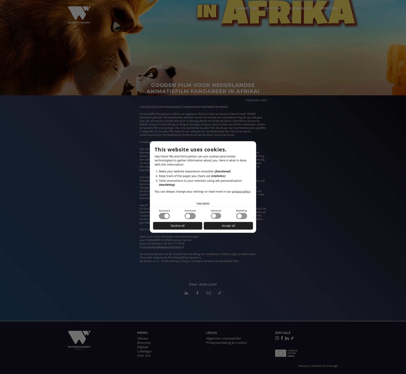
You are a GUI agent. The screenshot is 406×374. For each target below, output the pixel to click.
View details (203, 203)
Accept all (228, 226)
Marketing (241, 210)
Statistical (216, 210)
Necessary (164, 210)
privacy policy (241, 191)
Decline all (178, 226)
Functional (190, 210)
